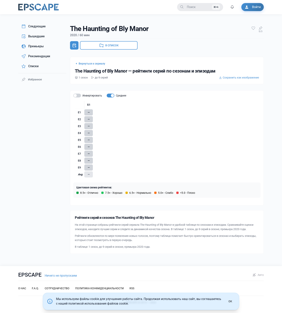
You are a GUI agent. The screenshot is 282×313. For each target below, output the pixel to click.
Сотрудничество (57, 288)
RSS (131, 288)
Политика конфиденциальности (99, 288)
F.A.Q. (35, 288)
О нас (22, 288)
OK (230, 301)
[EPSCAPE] (38, 7)
